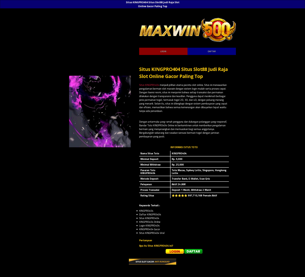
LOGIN (163, 51)
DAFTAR (212, 51)
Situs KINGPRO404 (149, 85)
